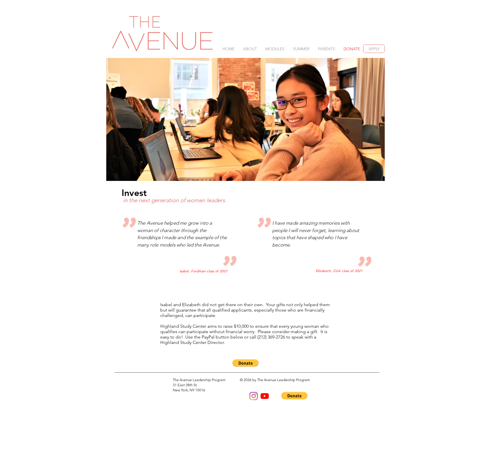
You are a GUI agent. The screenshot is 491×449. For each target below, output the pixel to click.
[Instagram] (253, 396)
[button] (250, 49)
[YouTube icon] (265, 396)
